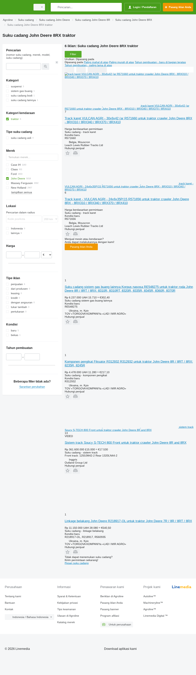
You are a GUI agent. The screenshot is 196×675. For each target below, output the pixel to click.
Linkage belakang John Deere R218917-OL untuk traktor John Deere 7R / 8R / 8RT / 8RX (128, 521)
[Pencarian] (54, 7)
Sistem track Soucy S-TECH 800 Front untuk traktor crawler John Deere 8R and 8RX (125, 442)
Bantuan (10, 602)
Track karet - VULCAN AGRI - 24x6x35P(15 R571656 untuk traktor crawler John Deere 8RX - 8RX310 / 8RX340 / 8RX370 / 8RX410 (127, 201)
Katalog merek (66, 622)
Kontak (9, 609)
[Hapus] (57, 62)
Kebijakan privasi (67, 602)
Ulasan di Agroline (68, 615)
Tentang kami (13, 596)
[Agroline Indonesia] (16, 7)
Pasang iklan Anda (81, 246)
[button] (68, 153)
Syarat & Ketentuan (69, 596)
